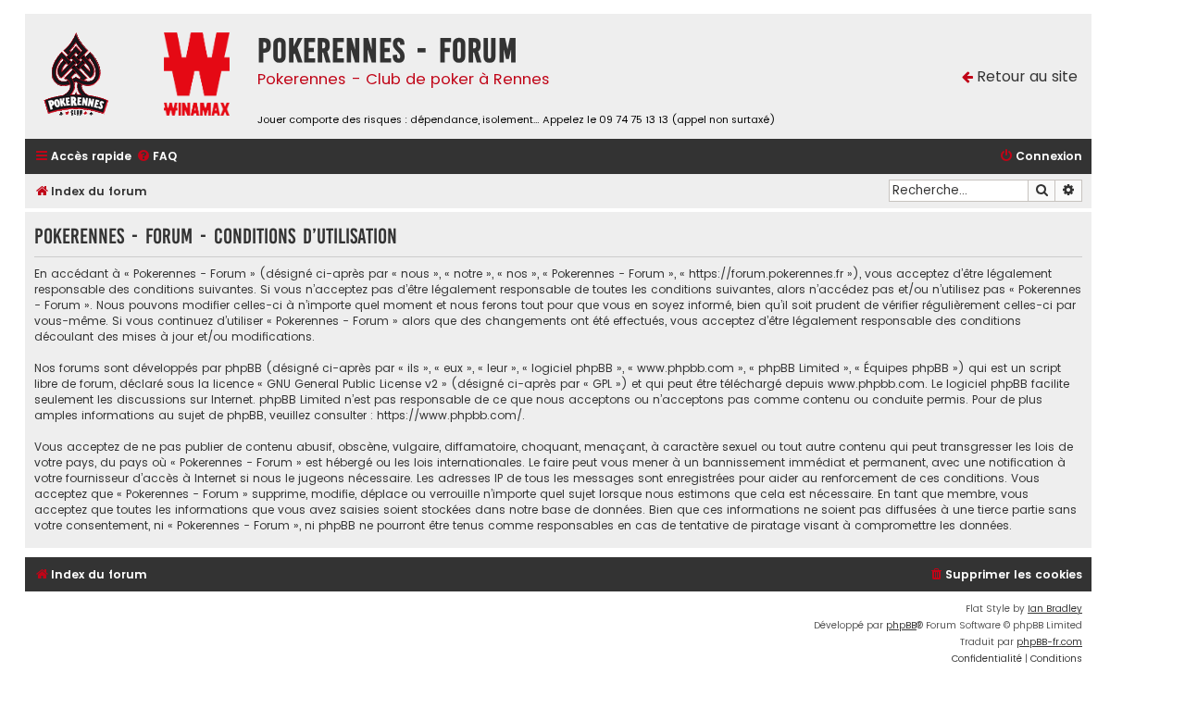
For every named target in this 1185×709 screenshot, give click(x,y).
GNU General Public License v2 (352, 384)
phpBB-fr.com (1049, 642)
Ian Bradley (1055, 609)
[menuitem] (156, 156)
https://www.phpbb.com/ (449, 415)
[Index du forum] (90, 76)
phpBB (901, 625)
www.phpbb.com (876, 384)
